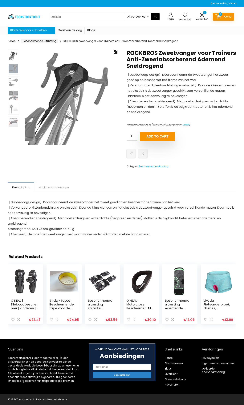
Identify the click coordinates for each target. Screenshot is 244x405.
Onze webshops (175, 379)
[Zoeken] (155, 16)
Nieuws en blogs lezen (223, 3)
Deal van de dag (70, 30)
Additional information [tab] (54, 187)
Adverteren (172, 385)
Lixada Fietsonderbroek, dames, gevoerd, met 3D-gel (217, 308)
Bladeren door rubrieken (28, 30)
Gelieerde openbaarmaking (213, 370)
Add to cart (157, 136)
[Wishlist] (185, 15)
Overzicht (171, 374)
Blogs (91, 30)
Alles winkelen (174, 363)
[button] (115, 52)
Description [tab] (20, 187)
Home (12, 41)
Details (185, 124)
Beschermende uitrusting (39, 41)
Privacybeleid (210, 358)
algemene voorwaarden (218, 363)
